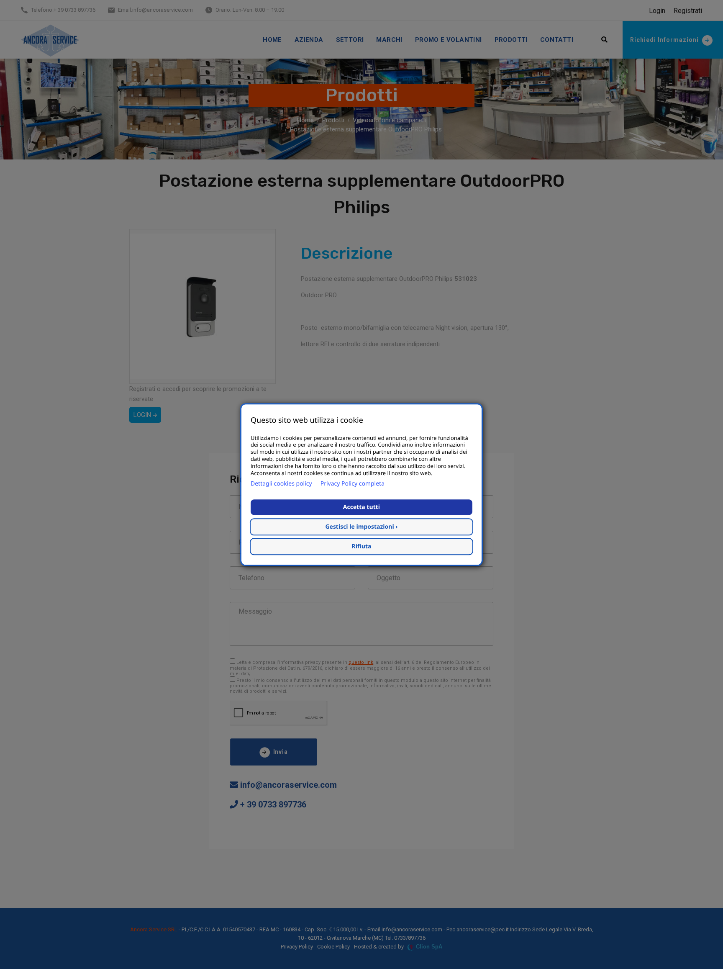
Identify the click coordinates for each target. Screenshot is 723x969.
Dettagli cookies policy (281, 484)
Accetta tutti (361, 507)
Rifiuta (362, 546)
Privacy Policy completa (352, 484)
